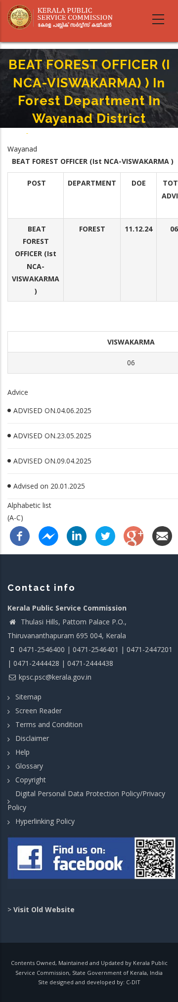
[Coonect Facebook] (92, 862)
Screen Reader (38, 710)
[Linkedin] (76, 535)
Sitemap (28, 696)
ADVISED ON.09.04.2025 (52, 460)
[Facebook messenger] (48, 535)
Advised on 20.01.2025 (49, 486)
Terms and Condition (49, 724)
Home (16, 133)
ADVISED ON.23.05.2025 (52, 435)
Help (22, 752)
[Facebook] (19, 535)
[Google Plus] (133, 535)
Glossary (29, 766)
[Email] (162, 535)
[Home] (63, 17)
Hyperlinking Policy (45, 821)
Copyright (30, 779)
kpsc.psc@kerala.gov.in (55, 677)
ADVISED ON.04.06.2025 (52, 410)
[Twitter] (105, 535)
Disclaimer (32, 738)
